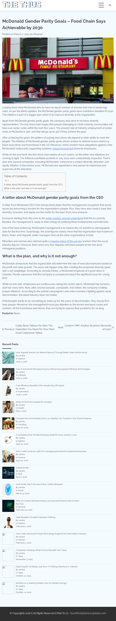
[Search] (110, 5)
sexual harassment (62, 148)
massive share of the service (66, 241)
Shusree (38, 34)
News (17, 313)
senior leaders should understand (64, 218)
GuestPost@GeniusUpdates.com (88, 613)
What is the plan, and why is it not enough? (25, 188)
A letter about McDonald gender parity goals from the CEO (33, 184)
